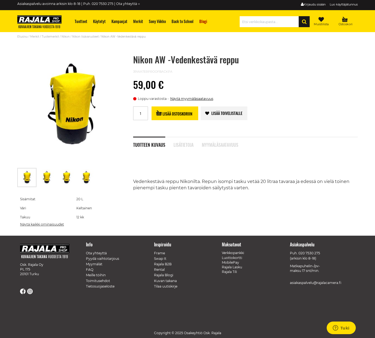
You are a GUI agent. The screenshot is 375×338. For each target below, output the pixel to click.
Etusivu (22, 36)
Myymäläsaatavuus (220, 144)
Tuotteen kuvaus (149, 144)
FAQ (89, 269)
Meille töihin (96, 275)
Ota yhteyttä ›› (128, 4)
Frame (159, 253)
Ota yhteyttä (96, 253)
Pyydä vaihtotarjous (102, 259)
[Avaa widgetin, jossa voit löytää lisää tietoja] (341, 328)
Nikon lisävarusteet (85, 36)
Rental (159, 269)
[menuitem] (81, 21)
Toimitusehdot (98, 281)
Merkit (34, 36)
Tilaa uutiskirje (165, 286)
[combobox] (270, 21)
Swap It (160, 259)
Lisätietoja (183, 144)
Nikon (65, 36)
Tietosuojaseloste (100, 286)
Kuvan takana (165, 281)
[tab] (153, 142)
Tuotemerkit (50, 36)
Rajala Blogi (163, 275)
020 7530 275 (309, 253)
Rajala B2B (163, 264)
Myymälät (94, 264)
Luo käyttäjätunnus (344, 4)
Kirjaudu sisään (315, 4)
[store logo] (42, 22)
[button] (47, 177)
